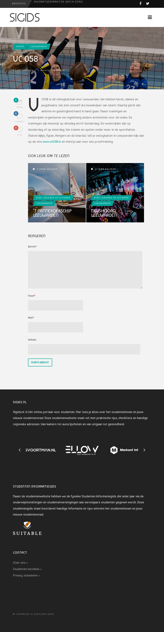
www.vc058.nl (52, 141)
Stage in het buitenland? (54, 3)
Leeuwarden (38, 46)
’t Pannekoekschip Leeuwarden (52, 213)
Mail (31, 317)
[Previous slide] (19, 450)
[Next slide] (144, 450)
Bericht (32, 246)
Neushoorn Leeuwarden (104, 213)
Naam (31, 295)
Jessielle (27, 70)
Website (32, 339)
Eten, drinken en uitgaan (53, 198)
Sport (20, 46)
